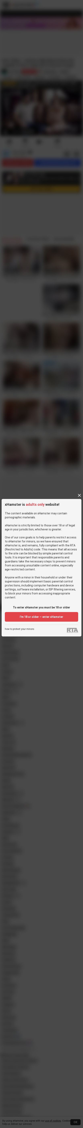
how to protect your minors (19, 629)
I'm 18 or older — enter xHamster (41, 616)
